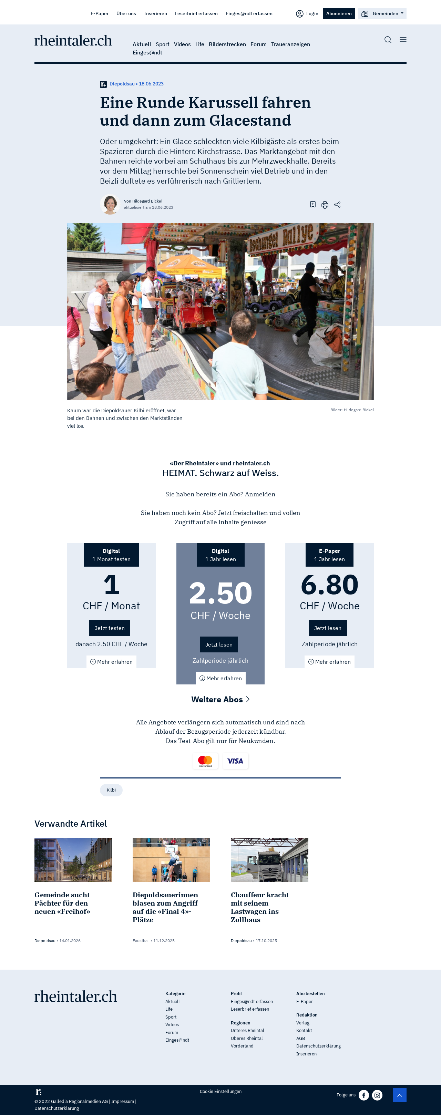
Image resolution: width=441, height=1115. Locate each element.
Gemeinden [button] (385, 13)
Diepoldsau (44, 940)
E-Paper (100, 13)
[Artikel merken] (312, 203)
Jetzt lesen (219, 644)
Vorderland (242, 1046)
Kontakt (304, 1030)
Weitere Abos (218, 699)
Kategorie (175, 994)
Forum (258, 44)
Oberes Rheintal (247, 1038)
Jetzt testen (110, 627)
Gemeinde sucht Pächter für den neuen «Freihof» (62, 903)
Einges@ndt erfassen (249, 13)
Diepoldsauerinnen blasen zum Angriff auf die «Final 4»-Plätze (165, 907)
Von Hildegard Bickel (143, 201)
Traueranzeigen (290, 44)
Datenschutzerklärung (318, 1046)
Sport (163, 44)
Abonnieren (339, 13)
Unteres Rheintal (247, 1030)
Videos (182, 44)
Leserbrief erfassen (196, 13)
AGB (300, 1038)
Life (199, 44)
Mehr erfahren (114, 661)
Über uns (126, 13)
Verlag (302, 1023)
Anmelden (260, 494)
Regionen (240, 1023)
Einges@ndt (147, 52)
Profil (236, 994)
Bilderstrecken (227, 44)
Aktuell (142, 44)
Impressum (122, 1101)
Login (311, 13)
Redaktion (307, 1015)
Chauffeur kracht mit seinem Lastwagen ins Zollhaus (260, 907)
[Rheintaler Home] (73, 39)
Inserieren (155, 13)
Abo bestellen (310, 994)
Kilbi (111, 790)
